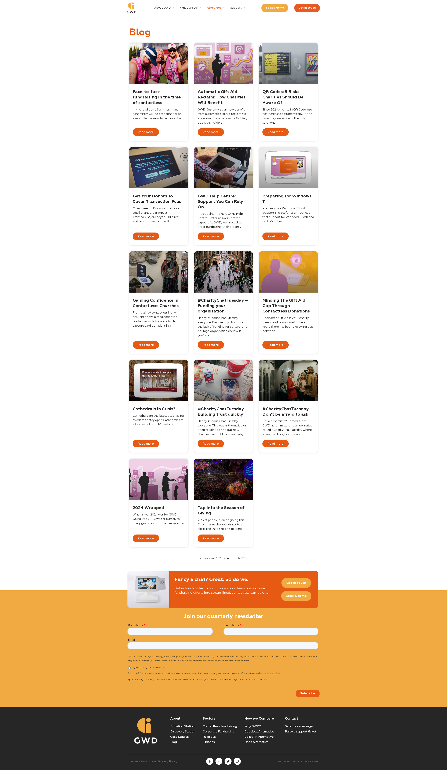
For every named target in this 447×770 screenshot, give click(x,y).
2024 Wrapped (148, 508)
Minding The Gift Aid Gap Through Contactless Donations (286, 305)
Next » (242, 558)
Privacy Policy (167, 761)
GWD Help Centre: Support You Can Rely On (220, 201)
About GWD (162, 7)
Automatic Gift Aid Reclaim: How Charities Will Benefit (222, 97)
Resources (214, 7)
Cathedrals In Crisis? (154, 409)
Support (236, 7)
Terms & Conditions (142, 761)
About (175, 718)
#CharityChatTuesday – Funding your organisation (223, 305)
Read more (146, 132)
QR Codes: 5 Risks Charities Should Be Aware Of (282, 97)
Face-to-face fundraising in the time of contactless (157, 97)
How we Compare (259, 718)
